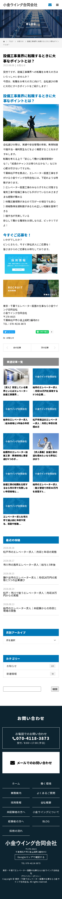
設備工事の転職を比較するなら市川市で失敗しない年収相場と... (15, 488)
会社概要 (46, 802)
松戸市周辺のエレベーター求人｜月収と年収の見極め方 (45, 423)
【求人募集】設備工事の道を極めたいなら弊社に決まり (45, 455)
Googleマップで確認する (31, 857)
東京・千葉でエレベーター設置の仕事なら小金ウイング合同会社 (31, 871)
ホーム (16, 783)
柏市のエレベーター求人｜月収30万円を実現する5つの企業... (45, 391)
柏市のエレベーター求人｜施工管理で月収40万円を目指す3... (45, 488)
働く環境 (46, 783)
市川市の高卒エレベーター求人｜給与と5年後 (29, 565)
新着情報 (30, 674)
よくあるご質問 (46, 793)
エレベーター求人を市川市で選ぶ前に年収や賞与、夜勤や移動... (15, 520)
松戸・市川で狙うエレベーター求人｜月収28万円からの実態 (30, 594)
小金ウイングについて (46, 812)
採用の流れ (16, 831)
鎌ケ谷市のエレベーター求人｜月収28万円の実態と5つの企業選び (30, 579)
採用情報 (16, 802)
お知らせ (21, 65)
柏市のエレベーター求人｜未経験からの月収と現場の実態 (30, 609)
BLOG (46, 821)
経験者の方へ (16, 821)
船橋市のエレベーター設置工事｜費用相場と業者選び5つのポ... (15, 455)
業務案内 (16, 793)
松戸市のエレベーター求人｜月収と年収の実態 (30, 552)
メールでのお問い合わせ (34, 762)
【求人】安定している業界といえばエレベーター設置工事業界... (15, 391)
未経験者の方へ (16, 812)
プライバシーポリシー (31, 876)
